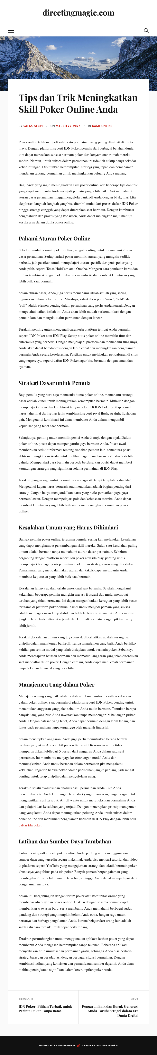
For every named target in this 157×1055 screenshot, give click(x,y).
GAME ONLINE (102, 126)
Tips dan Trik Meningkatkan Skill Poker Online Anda (78, 103)
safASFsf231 (33, 126)
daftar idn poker (30, 825)
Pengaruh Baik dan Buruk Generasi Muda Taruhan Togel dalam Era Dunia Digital (110, 1011)
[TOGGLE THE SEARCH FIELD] (146, 30)
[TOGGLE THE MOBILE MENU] (11, 30)
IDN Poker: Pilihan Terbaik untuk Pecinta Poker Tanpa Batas (45, 1008)
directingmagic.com (78, 12)
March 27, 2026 (68, 126)
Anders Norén (107, 1045)
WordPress (66, 1045)
